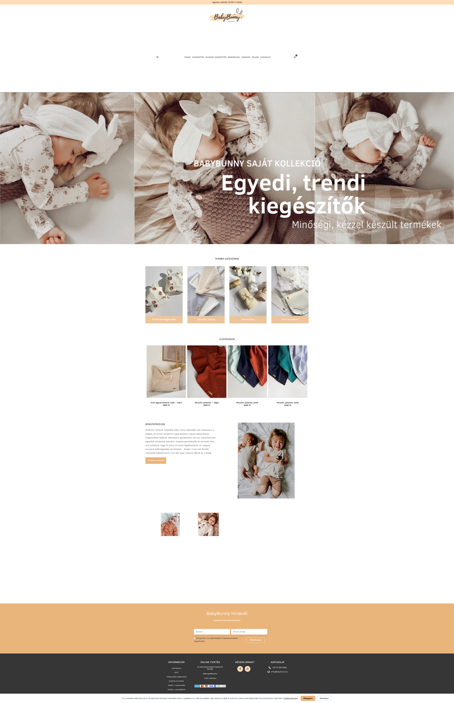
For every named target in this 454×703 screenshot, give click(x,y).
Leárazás (245, 57)
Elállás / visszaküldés (176, 685)
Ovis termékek (290, 319)
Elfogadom (307, 698)
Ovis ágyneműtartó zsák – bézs (166, 402)
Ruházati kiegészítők (216, 57)
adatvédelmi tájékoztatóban (224, 638)
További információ (290, 698)
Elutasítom (324, 698)
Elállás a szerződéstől (176, 689)
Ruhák (188, 57)
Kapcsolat (265, 57)
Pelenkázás (248, 319)
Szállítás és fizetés (176, 681)
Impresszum (176, 668)
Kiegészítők (198, 57)
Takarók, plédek (206, 319)
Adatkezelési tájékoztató (176, 677)
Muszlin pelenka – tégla (207, 402)
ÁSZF (176, 672)
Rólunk (255, 57)
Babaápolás (234, 57)
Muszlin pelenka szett (247, 402)
